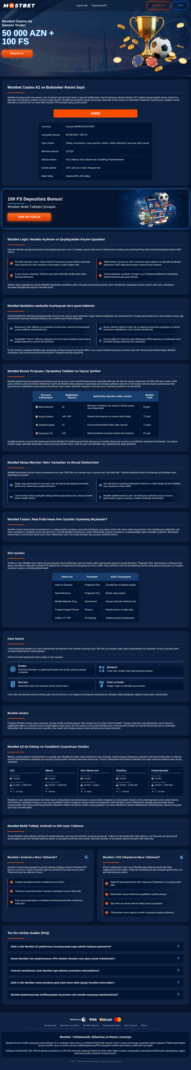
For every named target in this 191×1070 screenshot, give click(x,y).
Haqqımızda (50, 1025)
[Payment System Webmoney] (78, 1019)
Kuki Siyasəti (130, 1025)
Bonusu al (17, 53)
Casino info (82, 5)
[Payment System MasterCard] (117, 1019)
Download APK (99, 5)
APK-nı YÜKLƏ (29, 217)
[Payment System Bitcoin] (105, 1019)
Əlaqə (144, 1025)
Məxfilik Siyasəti (91, 1025)
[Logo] (19, 5)
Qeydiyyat (158, 5)
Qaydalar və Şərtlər (69, 1025)
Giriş (180, 5)
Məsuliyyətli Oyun (111, 1025)
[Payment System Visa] (92, 1019)
